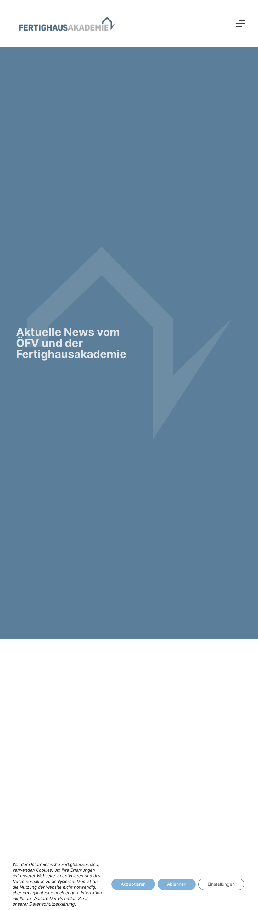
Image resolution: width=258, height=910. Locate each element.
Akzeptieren (133, 884)
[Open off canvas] (240, 23)
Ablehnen (176, 884)
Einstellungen (221, 884)
